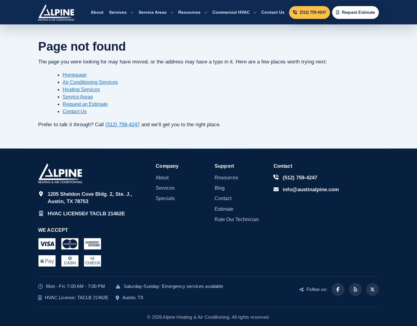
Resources (189, 12)
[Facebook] (338, 289)
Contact (223, 198)
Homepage (75, 74)
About (97, 12)
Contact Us (273, 12)
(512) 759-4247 (122, 124)
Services (118, 12)
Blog (220, 188)
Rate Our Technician (237, 219)
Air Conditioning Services (90, 82)
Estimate (224, 209)
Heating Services (81, 89)
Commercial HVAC (231, 12)
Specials (165, 198)
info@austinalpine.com (311, 189)
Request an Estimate (85, 104)
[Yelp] (355, 289)
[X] (372, 289)
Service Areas (153, 12)
